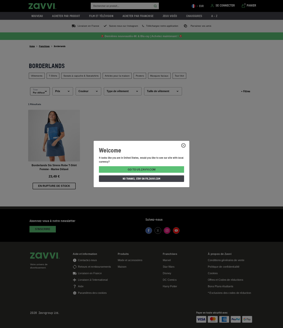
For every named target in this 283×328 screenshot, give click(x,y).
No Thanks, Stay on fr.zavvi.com (141, 178)
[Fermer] (183, 145)
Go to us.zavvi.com (141, 169)
